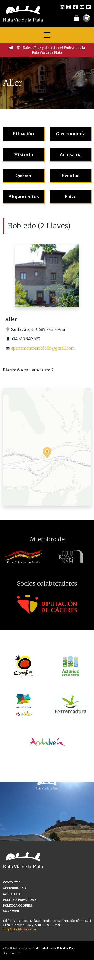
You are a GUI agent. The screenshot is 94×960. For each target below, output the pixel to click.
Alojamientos (23, 196)
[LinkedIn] (62, 7)
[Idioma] (86, 20)
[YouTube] (82, 7)
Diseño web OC (11, 953)
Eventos (70, 175)
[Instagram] (68, 7)
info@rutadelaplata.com (19, 929)
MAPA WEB (11, 911)
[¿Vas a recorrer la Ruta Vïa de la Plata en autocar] (47, 829)
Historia (23, 154)
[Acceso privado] (76, 18)
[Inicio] (23, 13)
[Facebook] (75, 7)
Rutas (70, 196)
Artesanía (70, 154)
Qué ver (23, 175)
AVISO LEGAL (12, 894)
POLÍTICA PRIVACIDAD (19, 900)
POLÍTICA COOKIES (17, 905)
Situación (23, 133)
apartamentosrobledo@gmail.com (43, 348)
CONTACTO (12, 882)
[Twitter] (88, 7)
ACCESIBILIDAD (14, 888)
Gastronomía (70, 133)
